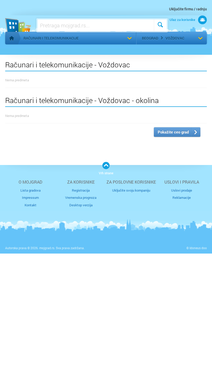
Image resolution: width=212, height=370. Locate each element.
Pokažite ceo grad (173, 132)
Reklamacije (181, 197)
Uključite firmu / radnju (188, 8)
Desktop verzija (81, 205)
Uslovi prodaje (181, 190)
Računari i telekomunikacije (51, 38)
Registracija (81, 190)
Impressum (30, 197)
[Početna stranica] (11, 38)
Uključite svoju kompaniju (131, 190)
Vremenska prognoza (80, 197)
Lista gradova (30, 190)
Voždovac (174, 38)
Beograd (150, 38)
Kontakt (30, 205)
